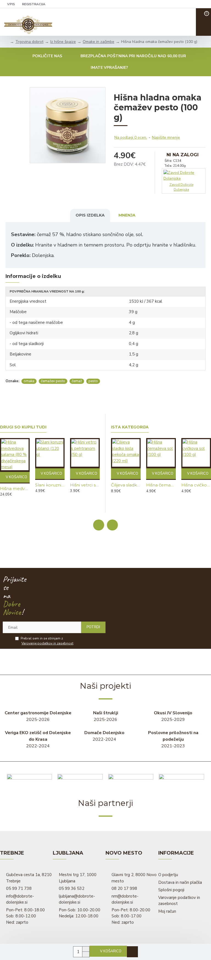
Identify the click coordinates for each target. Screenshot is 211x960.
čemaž (77, 381)
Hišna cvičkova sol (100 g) (196, 485)
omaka (29, 381)
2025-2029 (173, 716)
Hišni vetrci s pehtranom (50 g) (85, 485)
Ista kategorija (130, 427)
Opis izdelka (90, 215)
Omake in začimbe (98, 41)
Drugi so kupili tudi (23, 427)
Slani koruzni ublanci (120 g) (50, 485)
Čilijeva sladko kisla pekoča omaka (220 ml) (126, 485)
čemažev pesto (53, 381)
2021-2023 (173, 739)
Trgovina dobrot (29, 41)
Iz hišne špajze (63, 41)
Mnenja (126, 215)
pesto (93, 381)
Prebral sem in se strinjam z (47, 641)
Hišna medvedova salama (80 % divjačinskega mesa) (15, 488)
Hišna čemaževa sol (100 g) (161, 485)
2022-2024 (38, 739)
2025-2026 (38, 716)
